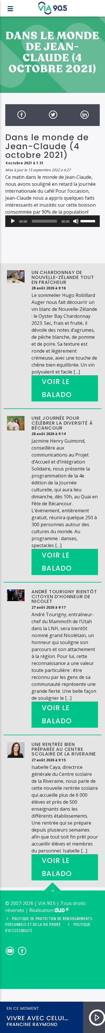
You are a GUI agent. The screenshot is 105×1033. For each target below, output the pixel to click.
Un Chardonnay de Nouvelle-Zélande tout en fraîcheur (63, 277)
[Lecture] (13, 221)
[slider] (88, 220)
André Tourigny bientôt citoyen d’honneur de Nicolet (64, 596)
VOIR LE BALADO (57, 388)
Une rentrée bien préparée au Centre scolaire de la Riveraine (64, 749)
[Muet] (76, 221)
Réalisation (42, 910)
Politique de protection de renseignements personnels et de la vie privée (48, 922)
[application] (52, 221)
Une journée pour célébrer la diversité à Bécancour (62, 423)
